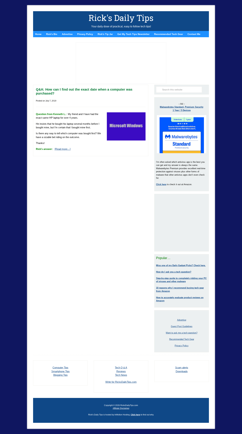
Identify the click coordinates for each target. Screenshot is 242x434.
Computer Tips (60, 367)
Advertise (181, 320)
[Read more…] (62, 149)
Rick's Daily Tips (121, 17)
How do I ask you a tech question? (173, 272)
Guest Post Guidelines (181, 326)
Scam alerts (181, 367)
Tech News (121, 375)
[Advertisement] (181, 222)
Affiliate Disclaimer (121, 408)
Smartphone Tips (60, 371)
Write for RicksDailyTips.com (121, 381)
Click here (135, 415)
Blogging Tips (60, 375)
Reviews (121, 371)
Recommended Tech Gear (181, 339)
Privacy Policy (181, 345)
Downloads (182, 371)
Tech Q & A (121, 367)
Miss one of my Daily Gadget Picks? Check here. (181, 265)
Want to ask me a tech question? (181, 333)
